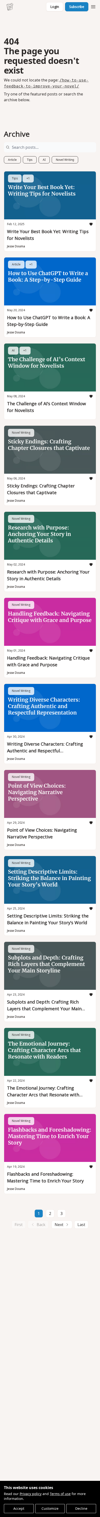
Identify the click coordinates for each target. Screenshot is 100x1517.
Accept (18, 1508)
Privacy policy (31, 1493)
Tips (30, 160)
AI (44, 160)
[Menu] (93, 6)
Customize (50, 1508)
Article (12, 160)
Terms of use (60, 1493)
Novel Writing (65, 160)
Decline (81, 1508)
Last (81, 1224)
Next (59, 1224)
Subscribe (76, 6)
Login (54, 6)
